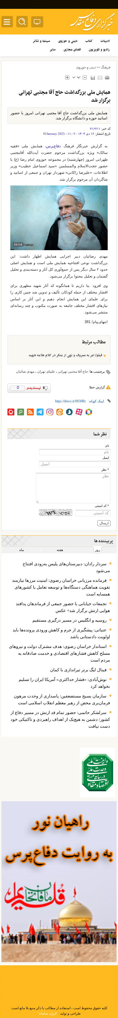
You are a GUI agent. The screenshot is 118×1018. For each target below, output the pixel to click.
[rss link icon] (30, 412)
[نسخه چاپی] (107, 77)
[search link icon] (20, 412)
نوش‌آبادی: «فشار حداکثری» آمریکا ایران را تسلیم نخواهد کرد (64, 683)
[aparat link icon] (79, 412)
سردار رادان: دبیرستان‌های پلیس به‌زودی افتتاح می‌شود (66, 567)
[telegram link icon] (40, 412)
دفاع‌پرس (53, 146)
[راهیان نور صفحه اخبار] (59, 881)
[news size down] (84, 77)
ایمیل (106, 457)
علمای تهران (46, 372)
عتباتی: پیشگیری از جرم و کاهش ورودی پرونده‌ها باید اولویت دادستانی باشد (61, 633)
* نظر (105, 469)
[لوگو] (93, 31)
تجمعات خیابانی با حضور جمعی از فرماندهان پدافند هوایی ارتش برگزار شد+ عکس (63, 607)
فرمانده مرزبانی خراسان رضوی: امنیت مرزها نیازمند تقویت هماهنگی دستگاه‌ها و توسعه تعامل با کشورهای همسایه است (61, 587)
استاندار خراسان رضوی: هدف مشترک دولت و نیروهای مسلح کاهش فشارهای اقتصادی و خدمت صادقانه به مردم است (59, 653)
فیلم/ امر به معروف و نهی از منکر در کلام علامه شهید (65, 355)
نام (107, 445)
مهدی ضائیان (25, 372)
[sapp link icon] (69, 412)
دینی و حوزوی (86, 67)
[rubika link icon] (88, 412)
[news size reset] (76, 77)
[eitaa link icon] (59, 412)
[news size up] (67, 77)
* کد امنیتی (102, 505)
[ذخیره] (92, 77)
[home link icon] (10, 412)
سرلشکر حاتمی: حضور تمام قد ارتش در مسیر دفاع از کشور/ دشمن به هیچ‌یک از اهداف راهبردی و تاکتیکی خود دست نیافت (60, 719)
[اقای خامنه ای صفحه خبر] (97, 772)
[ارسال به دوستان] (99, 77)
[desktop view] (37, 22)
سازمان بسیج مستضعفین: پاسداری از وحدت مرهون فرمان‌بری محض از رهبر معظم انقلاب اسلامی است (62, 699)
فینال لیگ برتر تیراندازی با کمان (78, 670)
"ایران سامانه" (47, 1013)
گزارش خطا (97, 387)
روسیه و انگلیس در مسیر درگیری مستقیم (69, 620)
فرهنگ (106, 67)
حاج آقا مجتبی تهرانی (73, 372)
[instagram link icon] (49, 412)
